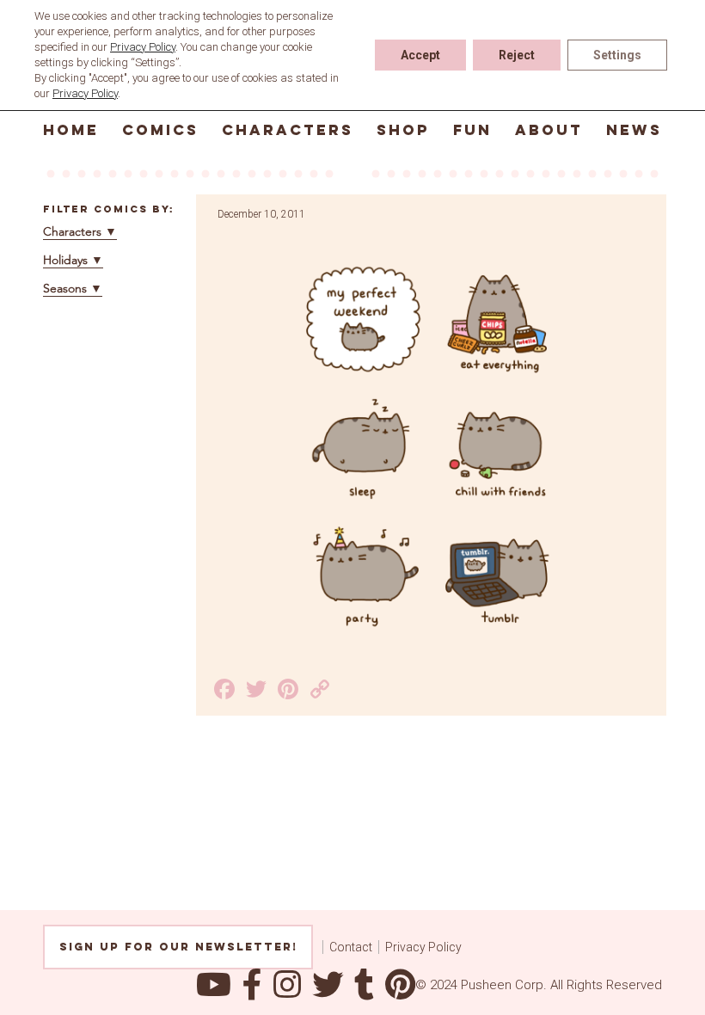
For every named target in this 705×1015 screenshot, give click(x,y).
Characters (287, 129)
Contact (350, 947)
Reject (517, 55)
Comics (160, 129)
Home (71, 129)
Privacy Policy (423, 947)
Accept (420, 55)
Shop (403, 129)
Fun (472, 129)
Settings (617, 55)
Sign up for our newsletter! (178, 946)
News (634, 129)
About (549, 129)
